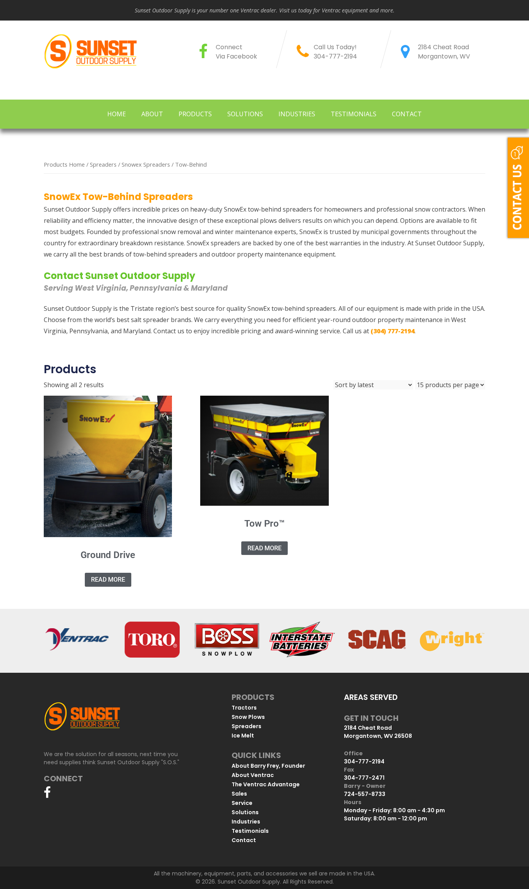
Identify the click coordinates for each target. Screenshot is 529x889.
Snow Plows (248, 717)
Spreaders (103, 164)
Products (195, 114)
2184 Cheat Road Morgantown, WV (444, 52)
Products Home (64, 164)
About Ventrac (253, 775)
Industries (296, 114)
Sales (239, 794)
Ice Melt (243, 735)
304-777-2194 (335, 56)
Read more (108, 579)
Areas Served (371, 697)
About (152, 114)
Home (116, 114)
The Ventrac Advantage (266, 784)
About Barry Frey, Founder (268, 766)
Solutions (245, 114)
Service (242, 803)
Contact (407, 114)
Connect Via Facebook (236, 52)
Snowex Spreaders (146, 164)
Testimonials (353, 114)
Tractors (244, 708)
